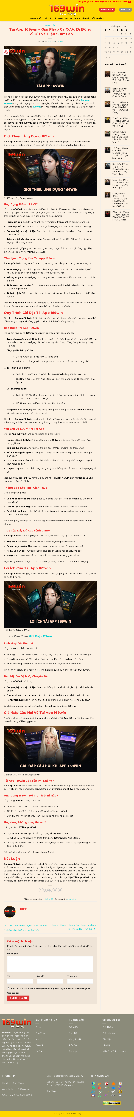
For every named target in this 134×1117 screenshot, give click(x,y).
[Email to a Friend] (50, 890)
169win (37, 107)
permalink (71, 899)
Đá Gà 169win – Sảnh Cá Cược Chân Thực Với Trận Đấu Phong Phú (121, 77)
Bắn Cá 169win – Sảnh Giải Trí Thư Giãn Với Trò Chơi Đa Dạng (121, 93)
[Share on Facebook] (41, 890)
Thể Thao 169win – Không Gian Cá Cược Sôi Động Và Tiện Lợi (121, 122)
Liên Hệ (106, 1045)
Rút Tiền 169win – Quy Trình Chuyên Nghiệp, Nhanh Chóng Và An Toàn (120, 169)
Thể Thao (58, 18)
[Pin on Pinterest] (55, 890)
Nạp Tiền (73, 1033)
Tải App (73, 1051)
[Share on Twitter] (45, 890)
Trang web (72, 976)
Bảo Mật (106, 1039)
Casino (68, 18)
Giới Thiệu (107, 1027)
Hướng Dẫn (96, 18)
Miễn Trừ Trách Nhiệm (114, 1051)
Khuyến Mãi (75, 1039)
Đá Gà (77, 18)
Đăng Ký (73, 1027)
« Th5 (107, 58)
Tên (9, 976)
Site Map (51, 1091)
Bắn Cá (85, 18)
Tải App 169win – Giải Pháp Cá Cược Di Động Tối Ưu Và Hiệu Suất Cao (120, 153)
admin (60, 42)
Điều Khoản (108, 1033)
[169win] (67, 10)
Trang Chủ (35, 18)
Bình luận (12, 954)
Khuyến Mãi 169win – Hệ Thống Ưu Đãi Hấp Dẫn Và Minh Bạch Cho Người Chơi (120, 199)
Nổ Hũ (48, 18)
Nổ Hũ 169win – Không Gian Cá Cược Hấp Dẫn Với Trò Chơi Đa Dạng (120, 107)
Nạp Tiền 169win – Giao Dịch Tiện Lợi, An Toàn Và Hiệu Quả (120, 184)
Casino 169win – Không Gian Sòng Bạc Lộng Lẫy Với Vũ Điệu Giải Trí (120, 137)
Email (40, 976)
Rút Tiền (73, 1045)
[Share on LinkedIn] (60, 890)
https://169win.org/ (20, 1089)
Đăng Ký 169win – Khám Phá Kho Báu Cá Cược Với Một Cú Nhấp (121, 216)
